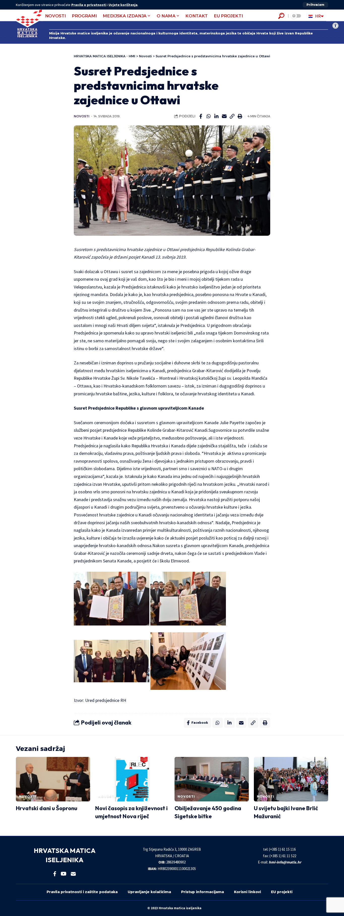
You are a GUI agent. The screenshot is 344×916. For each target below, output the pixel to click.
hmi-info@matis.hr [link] (285, 862)
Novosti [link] (81, 116)
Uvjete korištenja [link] (123, 5)
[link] (335, 25)
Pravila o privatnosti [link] (88, 5)
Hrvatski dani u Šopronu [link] (46, 808)
